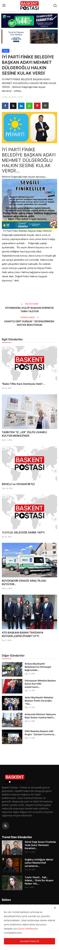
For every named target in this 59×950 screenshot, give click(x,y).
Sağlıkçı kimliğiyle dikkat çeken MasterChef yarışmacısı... (39, 862)
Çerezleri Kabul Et (29, 941)
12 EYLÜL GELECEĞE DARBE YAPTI (23, 532)
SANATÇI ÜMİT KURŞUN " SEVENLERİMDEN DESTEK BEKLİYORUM (29, 323)
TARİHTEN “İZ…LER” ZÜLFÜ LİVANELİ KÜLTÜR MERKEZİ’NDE (24, 434)
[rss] (5, 825)
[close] (54, 908)
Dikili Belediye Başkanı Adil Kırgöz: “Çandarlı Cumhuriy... (40, 733)
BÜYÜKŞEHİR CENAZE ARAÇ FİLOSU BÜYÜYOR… (24, 582)
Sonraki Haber (27, 317)
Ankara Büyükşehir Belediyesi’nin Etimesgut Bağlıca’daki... (38, 666)
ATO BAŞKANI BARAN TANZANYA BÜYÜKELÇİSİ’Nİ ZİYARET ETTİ (22, 634)
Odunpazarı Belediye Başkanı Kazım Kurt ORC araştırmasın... (40, 683)
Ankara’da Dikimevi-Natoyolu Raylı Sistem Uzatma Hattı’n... (40, 716)
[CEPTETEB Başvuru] (29, 21)
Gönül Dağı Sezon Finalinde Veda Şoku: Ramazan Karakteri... (40, 845)
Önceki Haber (31, 304)
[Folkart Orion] (29, 36)
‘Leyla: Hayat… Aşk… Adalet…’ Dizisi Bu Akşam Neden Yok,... (39, 880)
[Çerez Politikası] (26, 928)
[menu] (4, 5)
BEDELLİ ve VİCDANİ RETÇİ (18, 484)
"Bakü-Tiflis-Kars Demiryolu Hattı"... (23, 383)
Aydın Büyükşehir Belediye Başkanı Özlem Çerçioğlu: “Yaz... (39, 700)
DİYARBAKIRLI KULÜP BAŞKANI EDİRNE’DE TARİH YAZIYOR (29, 309)
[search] (55, 5)
